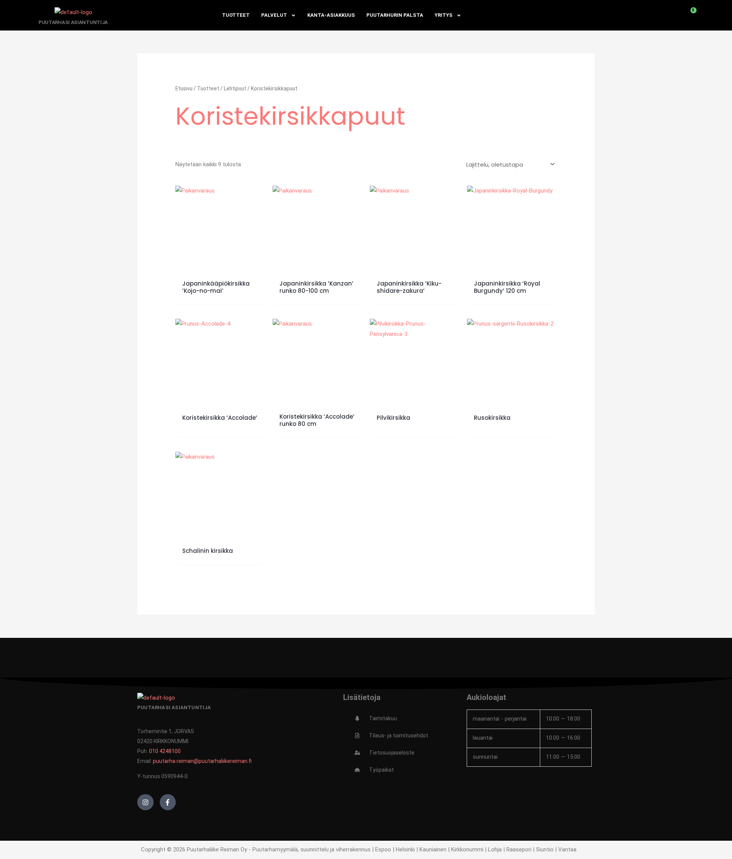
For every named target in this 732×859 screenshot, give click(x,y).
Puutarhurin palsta (394, 15)
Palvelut (274, 15)
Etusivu (184, 88)
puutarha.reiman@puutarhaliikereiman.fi (202, 761)
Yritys (444, 15)
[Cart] (689, 15)
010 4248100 (165, 751)
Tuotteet (236, 15)
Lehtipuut (235, 88)
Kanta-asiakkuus (331, 15)
